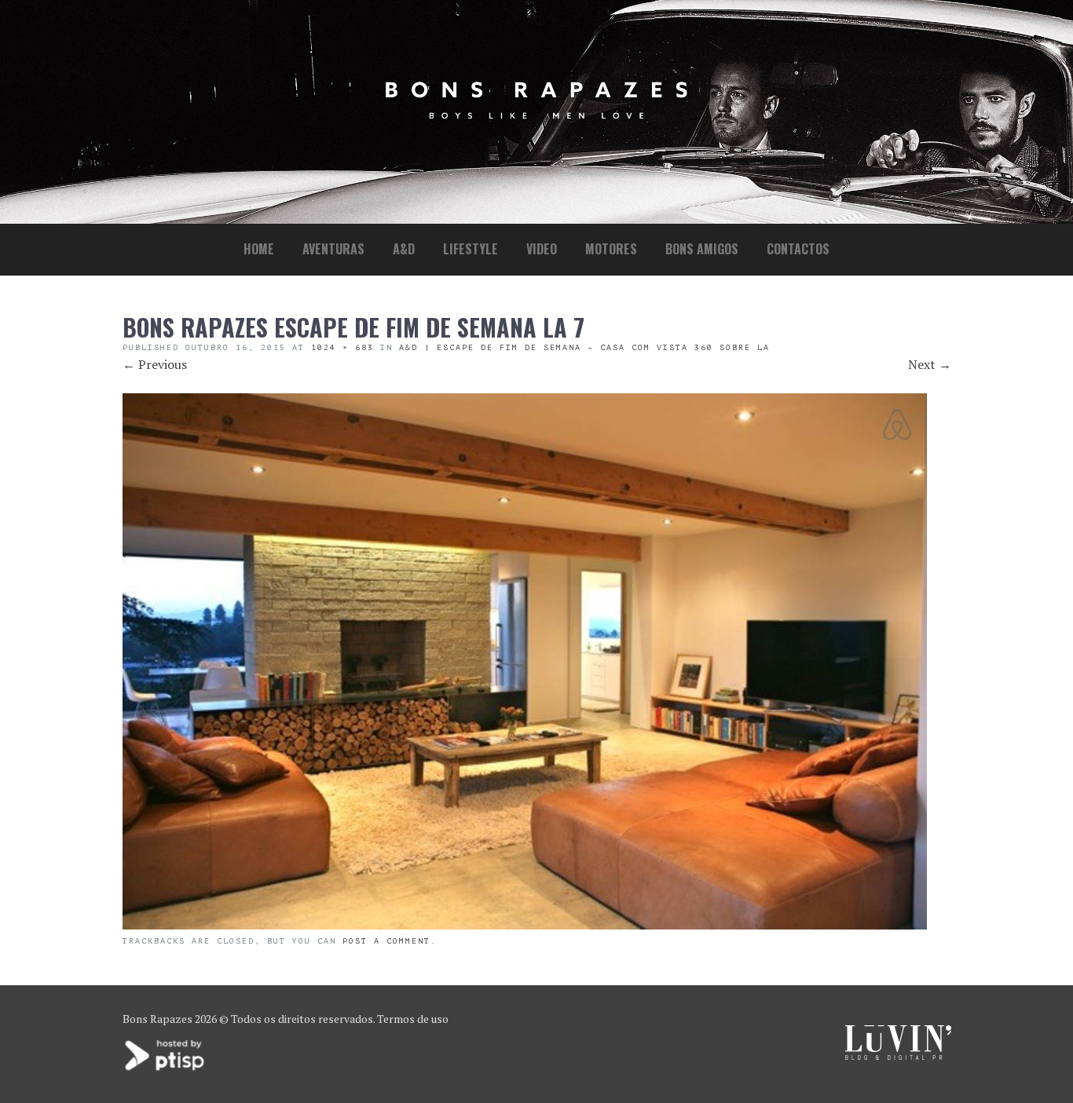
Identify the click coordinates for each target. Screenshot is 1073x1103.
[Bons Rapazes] (536, 115)
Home (259, 248)
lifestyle (470, 248)
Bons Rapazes (157, 1018)
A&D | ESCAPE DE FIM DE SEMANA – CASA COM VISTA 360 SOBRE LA (584, 347)
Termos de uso (413, 1018)
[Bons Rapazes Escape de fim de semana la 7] (525, 925)
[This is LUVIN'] (898, 1055)
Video (541, 248)
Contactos (798, 248)
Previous (155, 364)
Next (929, 364)
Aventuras (333, 248)
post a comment (386, 941)
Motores (611, 248)
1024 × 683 (342, 347)
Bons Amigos (701, 248)
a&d (404, 248)
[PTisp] (166, 1068)
